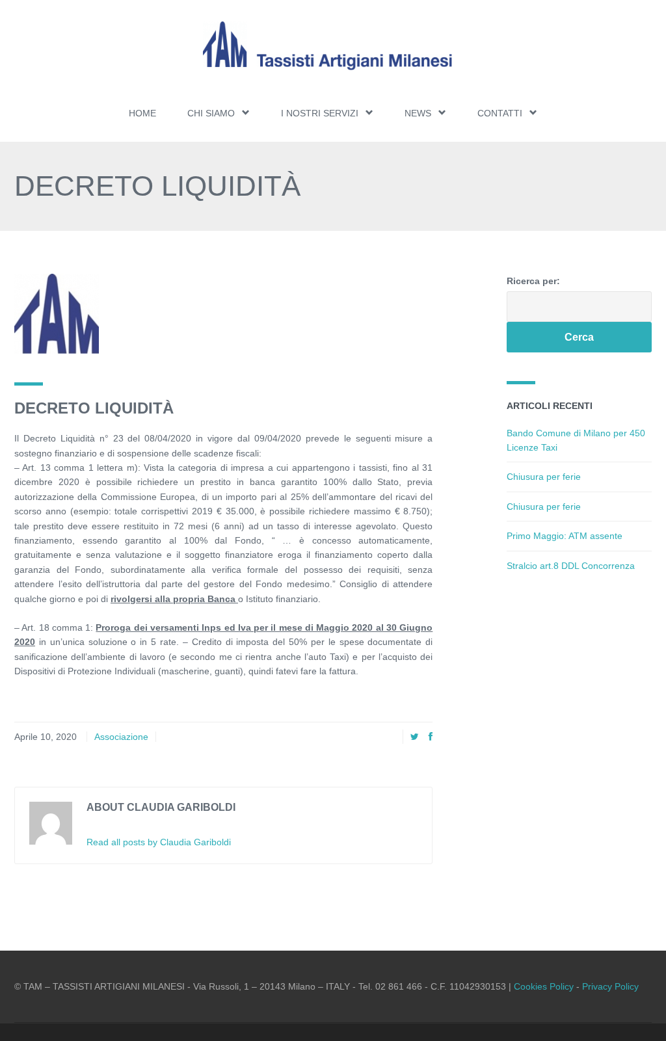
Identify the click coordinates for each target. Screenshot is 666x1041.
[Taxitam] (333, 45)
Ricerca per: (533, 281)
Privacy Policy (610, 986)
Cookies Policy (544, 986)
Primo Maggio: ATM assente (564, 536)
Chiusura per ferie (544, 476)
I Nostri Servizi (319, 113)
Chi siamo (211, 113)
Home (142, 113)
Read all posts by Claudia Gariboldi (159, 842)
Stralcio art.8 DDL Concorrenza (571, 565)
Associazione (121, 736)
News (418, 113)
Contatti (499, 113)
